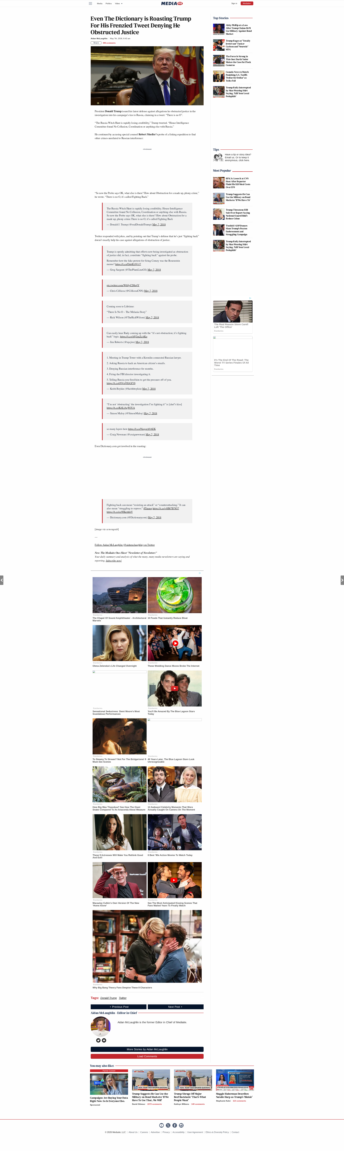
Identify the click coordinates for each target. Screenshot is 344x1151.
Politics (109, 3)
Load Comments (147, 1056)
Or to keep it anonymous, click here (237, 159)
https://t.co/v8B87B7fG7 (166, 508)
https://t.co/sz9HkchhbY (120, 512)
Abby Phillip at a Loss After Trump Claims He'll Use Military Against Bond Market (239, 29)
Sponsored (95, 1105)
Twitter (122, 998)
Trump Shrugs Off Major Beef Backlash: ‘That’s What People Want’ (190, 1097)
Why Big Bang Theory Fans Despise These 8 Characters (122, 987)
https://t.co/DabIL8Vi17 (128, 264)
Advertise (155, 1132)
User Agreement (195, 1132)
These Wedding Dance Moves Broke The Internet (173, 666)
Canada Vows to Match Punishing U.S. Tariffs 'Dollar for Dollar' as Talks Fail (237, 76)
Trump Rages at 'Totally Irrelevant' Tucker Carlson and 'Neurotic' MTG (238, 45)
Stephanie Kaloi (223, 1101)
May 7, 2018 (159, 224)
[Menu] (92, 3)
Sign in (234, 3)
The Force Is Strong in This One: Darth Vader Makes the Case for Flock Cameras (238, 61)
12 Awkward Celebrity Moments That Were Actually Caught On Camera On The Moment (171, 808)
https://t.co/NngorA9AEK (142, 429)
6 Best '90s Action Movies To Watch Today (170, 855)
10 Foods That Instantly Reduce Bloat (168, 618)
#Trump (148, 508)
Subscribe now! (114, 560)
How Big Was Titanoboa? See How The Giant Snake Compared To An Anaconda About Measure (119, 808)
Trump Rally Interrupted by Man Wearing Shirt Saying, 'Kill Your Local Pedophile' (238, 92)
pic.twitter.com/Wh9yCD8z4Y (123, 285)
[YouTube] (161, 1125)
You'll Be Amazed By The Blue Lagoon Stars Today (171, 712)
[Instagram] (181, 1125)
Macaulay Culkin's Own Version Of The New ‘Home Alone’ (116, 904)
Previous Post (1, 580)
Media (99, 3)
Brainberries (97, 615)
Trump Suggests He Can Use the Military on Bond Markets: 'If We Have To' (238, 197)
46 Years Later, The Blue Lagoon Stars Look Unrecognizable (171, 760)
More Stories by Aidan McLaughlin (147, 1049)
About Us (133, 1132)
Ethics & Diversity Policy (217, 1132)
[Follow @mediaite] (168, 1125)
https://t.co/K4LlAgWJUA (121, 408)
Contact (235, 1132)
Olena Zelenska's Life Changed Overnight (115, 666)
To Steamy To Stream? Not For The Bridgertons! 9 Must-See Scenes (119, 760)
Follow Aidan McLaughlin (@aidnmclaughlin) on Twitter (125, 545)
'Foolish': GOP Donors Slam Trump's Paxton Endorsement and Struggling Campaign (237, 230)
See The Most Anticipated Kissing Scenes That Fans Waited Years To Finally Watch (172, 904)
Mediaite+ (247, 3)
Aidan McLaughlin (99, 38)
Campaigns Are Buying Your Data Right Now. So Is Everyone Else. (109, 1099)
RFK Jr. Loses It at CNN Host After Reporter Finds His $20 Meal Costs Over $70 (238, 183)
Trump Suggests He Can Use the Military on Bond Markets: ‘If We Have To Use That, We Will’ (150, 1097)
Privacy (166, 1132)
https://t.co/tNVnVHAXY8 (121, 383)
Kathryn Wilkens (181, 1104)
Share (96, 43)
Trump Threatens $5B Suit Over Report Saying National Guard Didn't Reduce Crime (238, 214)
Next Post (342, 580)
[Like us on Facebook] (175, 1125)
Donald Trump (108, 998)
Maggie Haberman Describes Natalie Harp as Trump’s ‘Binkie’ (234, 1095)
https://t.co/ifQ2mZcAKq (133, 336)
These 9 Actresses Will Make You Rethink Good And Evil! (118, 856)
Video (118, 3)
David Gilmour (138, 1104)
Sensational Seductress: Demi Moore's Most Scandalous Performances (116, 712)
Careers (144, 1132)
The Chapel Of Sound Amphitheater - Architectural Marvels (119, 619)
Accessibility (178, 1132)
